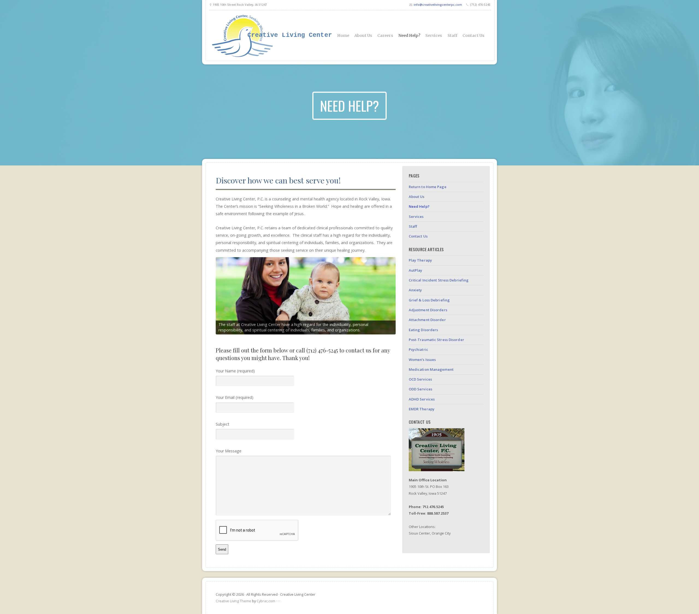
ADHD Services (422, 399)
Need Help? (409, 35)
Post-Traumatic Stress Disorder (436, 339)
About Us (363, 35)
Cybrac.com (266, 600)
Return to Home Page (427, 186)
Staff (453, 35)
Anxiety (415, 289)
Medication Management (431, 369)
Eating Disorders (423, 329)
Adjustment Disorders (428, 309)
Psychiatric (418, 349)
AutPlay (415, 270)
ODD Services (420, 389)
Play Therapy (420, 260)
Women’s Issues (422, 359)
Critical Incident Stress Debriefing (439, 280)
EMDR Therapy (421, 409)
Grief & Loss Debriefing (429, 300)
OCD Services (420, 379)
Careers (385, 35)
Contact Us (473, 35)
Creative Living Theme (233, 600)
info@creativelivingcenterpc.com (438, 4)
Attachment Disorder (427, 319)
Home (343, 35)
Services (433, 35)
